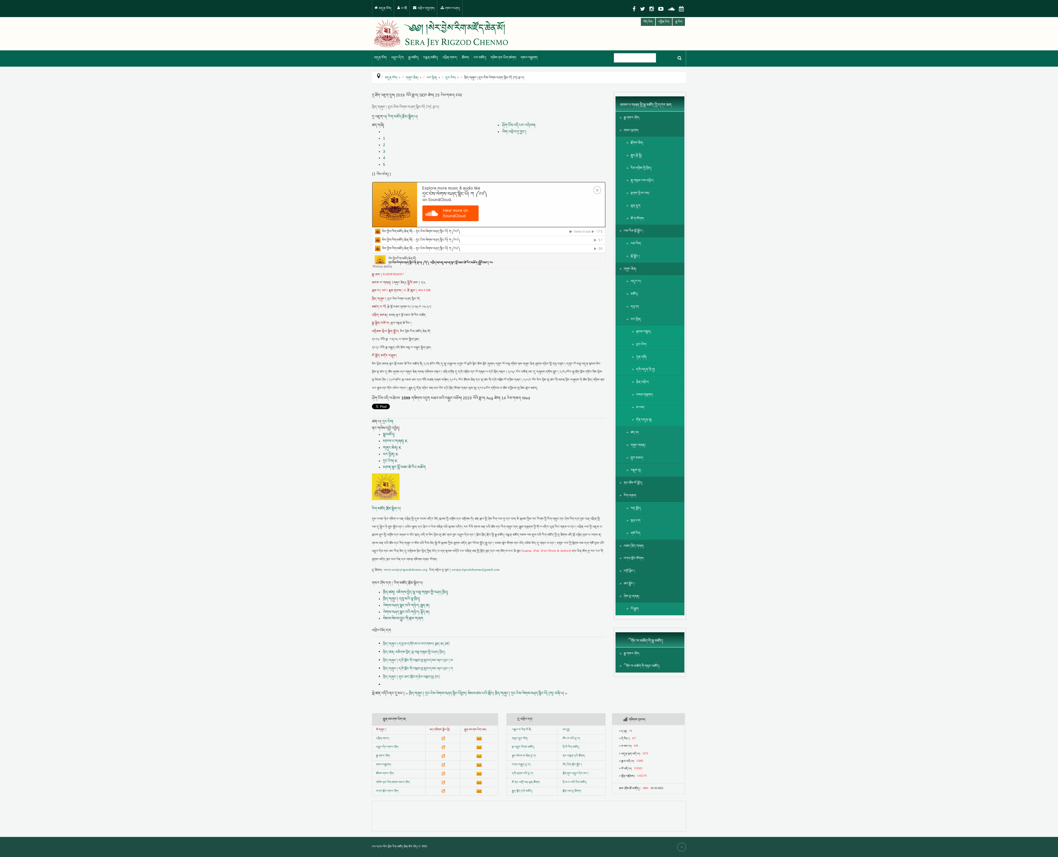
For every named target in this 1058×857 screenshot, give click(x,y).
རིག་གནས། (630, 495)
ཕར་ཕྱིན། (636, 319)
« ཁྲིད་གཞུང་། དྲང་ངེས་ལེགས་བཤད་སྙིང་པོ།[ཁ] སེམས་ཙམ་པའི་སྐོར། (450, 693)
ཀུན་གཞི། (641, 357)
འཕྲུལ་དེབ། (397, 57)
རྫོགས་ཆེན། (637, 142)
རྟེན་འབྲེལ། (642, 382)
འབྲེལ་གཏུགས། (426, 8)
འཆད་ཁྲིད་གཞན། (634, 546)
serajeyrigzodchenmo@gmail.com (476, 570)
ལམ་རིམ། (636, 243)
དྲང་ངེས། (387, 421)
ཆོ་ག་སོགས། (637, 218)
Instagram (651, 9)
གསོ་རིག (635, 533)
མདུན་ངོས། (385, 8)
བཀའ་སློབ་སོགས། (634, 558)
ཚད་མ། (635, 432)
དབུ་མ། (635, 306)
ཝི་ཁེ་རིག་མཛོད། (571, 747)
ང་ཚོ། (403, 8)
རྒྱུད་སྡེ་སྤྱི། (636, 155)
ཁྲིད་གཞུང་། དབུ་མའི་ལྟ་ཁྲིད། (401, 598)
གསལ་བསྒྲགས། (529, 57)
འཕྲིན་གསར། (449, 57)
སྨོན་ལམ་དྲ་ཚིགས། (572, 791)
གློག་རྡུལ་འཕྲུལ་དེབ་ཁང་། (576, 773)
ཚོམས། (465, 57)
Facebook (634, 9)
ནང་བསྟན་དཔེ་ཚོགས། (574, 756)
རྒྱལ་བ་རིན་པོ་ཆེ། (522, 730)
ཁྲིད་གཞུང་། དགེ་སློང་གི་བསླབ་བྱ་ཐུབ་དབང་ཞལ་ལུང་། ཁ (418, 660)
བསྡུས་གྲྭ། (636, 470)
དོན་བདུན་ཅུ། (644, 419)
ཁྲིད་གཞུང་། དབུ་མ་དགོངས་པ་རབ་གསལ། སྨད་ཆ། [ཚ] (416, 644)
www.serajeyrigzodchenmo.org (405, 570)
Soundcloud (671, 9)
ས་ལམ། (640, 407)
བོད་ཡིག (648, 22)
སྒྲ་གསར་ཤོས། (631, 117)
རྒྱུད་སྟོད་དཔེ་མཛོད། (522, 791)
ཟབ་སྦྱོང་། (629, 583)
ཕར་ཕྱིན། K (390, 454)
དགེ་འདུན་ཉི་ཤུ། (645, 369)
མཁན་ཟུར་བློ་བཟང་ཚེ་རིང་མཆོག (404, 467)
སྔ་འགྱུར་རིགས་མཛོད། (523, 747)
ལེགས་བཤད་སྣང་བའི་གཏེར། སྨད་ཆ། (406, 605)
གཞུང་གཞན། (638, 445)
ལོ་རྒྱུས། (635, 608)
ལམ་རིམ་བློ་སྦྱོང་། (633, 231)
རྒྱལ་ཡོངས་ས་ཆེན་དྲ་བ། (524, 756)
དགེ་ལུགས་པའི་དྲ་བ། (522, 773)
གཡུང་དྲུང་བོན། (520, 738)
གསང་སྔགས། (631, 130)
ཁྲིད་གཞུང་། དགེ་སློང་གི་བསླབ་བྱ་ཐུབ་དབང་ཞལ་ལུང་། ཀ (418, 668)
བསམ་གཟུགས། (644, 394)
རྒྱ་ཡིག (678, 22)
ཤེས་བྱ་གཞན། (631, 596)
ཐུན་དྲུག (635, 205)
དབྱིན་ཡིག (663, 22)
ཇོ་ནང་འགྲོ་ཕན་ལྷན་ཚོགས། (526, 782)
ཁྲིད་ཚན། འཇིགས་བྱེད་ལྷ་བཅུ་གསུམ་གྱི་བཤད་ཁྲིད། (415, 592)
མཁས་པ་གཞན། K (395, 441)
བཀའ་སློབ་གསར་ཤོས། (387, 791)
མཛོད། (634, 294)
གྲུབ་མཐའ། (637, 457)
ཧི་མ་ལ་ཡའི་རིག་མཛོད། (575, 782)
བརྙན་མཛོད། (430, 57)
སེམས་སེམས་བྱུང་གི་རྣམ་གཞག (403, 618)
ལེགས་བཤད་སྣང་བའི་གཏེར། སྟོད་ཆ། (406, 612)
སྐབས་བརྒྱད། (643, 331)
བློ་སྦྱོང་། (635, 256)
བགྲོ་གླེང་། (629, 571)
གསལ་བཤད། (452, 8)
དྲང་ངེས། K (390, 461)
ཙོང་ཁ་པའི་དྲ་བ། (571, 738)
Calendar (681, 9)
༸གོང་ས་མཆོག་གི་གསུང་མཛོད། (642, 666)
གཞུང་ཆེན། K (392, 447)
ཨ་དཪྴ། (566, 730)
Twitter (642, 9)
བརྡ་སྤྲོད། (636, 508)
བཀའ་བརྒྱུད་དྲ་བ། (521, 765)
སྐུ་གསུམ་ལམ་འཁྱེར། (642, 180)
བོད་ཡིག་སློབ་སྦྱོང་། (572, 765)
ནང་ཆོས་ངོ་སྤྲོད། (633, 483)
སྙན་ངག (635, 520)
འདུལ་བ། (636, 281)
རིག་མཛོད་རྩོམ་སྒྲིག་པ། (403, 116)
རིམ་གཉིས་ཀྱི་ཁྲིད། (641, 168)
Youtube (661, 9)
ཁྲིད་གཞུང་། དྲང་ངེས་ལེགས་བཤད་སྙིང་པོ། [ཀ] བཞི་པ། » (531, 693)
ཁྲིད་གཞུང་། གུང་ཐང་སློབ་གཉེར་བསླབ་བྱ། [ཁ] (411, 677)
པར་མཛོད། (480, 57)
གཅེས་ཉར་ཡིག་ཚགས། (503, 57)
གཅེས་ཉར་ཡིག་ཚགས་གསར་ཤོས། (393, 782)
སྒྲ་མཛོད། (413, 57)
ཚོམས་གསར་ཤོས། (385, 773)
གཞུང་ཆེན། (630, 269)
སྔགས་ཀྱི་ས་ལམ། (640, 193)
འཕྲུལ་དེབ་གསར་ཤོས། (387, 747)
